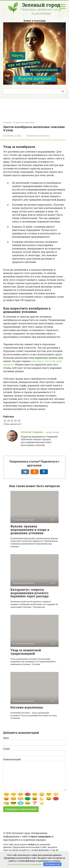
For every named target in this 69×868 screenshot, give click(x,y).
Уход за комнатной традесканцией (25, 651)
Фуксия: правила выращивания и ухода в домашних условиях (29, 529)
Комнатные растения (37, 135)
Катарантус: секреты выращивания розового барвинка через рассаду (29, 592)
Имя (6, 737)
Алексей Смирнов (32, 432)
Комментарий (12, 759)
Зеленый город (41, 4)
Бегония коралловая (26, 707)
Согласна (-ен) (52, 864)
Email (6, 748)
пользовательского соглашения (24, 864)
